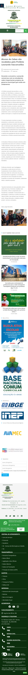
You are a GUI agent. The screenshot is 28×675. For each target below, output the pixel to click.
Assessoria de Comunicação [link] (10, 69)
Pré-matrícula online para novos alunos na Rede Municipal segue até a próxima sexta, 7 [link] (14, 309)
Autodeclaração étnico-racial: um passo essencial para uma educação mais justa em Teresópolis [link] (14, 258)
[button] (7, 30)
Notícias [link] (15, 71)
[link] (2, 6)
